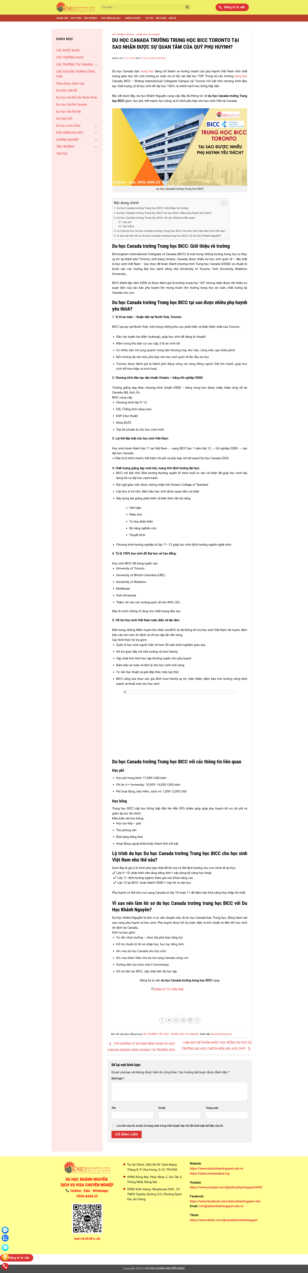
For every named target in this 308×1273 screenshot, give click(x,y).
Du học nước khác (68, 125)
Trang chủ (62, 18)
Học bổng (128, 226)
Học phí (127, 222)
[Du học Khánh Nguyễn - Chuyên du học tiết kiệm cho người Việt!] (75, 7)
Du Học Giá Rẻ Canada (71, 104)
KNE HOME (161, 18)
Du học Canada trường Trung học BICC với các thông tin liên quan (156, 217)
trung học (146, 71)
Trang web (212, 1107)
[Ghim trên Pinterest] (183, 1020)
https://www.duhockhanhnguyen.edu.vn (216, 1168)
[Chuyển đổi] (96, 64)
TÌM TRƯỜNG (90, 18)
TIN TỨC (149, 18)
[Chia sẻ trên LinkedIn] (190, 1020)
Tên (113, 1107)
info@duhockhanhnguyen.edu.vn (221, 1206)
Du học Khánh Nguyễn (153, 58)
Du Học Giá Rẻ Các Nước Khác (77, 97)
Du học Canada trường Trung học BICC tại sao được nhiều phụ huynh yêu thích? (164, 212)
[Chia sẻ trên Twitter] (169, 1020)
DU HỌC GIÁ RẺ (66, 90)
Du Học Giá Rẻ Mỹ (68, 111)
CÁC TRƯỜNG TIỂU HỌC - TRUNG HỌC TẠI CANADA (136, 34)
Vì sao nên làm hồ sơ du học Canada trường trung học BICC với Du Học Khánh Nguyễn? (169, 235)
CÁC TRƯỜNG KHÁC (70, 57)
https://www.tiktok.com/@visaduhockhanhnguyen (224, 1220)
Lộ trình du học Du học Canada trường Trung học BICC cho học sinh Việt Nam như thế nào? (171, 230)
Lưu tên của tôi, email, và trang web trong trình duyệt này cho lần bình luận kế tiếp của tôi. (170, 1125)
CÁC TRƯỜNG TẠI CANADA (74, 64)
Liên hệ (172, 18)
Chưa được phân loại (70, 83)
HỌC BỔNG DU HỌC (110, 18)
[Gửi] (187, 7)
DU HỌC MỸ (64, 119)
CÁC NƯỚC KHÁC (68, 50)
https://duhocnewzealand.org (210, 1173)
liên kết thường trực (221, 1034)
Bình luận (117, 1078)
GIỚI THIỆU (76, 18)
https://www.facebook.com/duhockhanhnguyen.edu (225, 1201)
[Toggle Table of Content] (222, 203)
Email (161, 1107)
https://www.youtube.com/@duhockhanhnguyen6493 (226, 1187)
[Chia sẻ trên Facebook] (162, 1020)
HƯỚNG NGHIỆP (133, 18)
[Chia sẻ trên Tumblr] (197, 1020)
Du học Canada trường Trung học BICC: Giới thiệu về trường (153, 208)
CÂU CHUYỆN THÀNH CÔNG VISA (75, 74)
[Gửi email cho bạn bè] (176, 1020)
